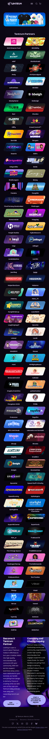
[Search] (36, 4)
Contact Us (13, 719)
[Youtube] (22, 724)
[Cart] (40, 4)
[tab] (19, 24)
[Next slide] (42, 19)
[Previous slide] (6, 19)
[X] (17, 724)
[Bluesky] (36, 724)
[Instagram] (27, 724)
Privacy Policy (40, 727)
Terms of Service (22, 729)
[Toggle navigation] (31, 3)
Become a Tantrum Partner (30, 719)
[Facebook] (32, 724)
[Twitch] (13, 724)
